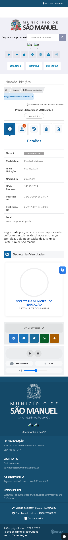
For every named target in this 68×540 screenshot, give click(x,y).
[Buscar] (62, 37)
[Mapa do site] (48, 54)
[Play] (30, 353)
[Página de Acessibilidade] (56, 54)
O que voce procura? (14, 37)
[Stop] (38, 353)
